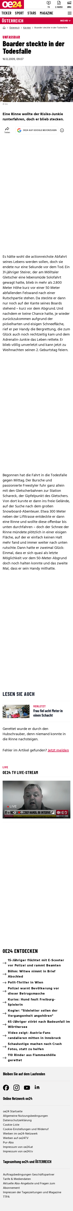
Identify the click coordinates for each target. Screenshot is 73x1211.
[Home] (4, 27)
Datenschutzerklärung (17, 1120)
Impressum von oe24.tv (18, 1151)
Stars (32, 13)
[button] (37, 800)
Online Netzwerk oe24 (17, 1098)
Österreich (13, 20)
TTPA (6, 1197)
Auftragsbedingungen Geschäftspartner (28, 1174)
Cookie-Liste (11, 1124)
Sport (19, 13)
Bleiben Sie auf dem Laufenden (24, 1074)
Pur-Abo (8, 1142)
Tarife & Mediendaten (17, 1179)
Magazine (46, 13)
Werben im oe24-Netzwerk (20, 1133)
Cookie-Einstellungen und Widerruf (25, 1129)
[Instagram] (16, 1088)
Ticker (6, 13)
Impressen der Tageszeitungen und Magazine (32, 1192)
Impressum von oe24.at (18, 1147)
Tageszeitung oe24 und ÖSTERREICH (27, 1161)
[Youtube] (27, 1088)
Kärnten (27, 27)
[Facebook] (6, 1088)
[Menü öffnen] (69, 13)
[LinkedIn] (37, 1088)
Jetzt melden (58, 750)
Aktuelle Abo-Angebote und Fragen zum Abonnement (29, 1185)
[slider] (22, 812)
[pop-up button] (58, 812)
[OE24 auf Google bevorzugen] (62, 130)
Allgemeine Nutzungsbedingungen (25, 1116)
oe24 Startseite (12, 1111)
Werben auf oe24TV (15, 1138)
